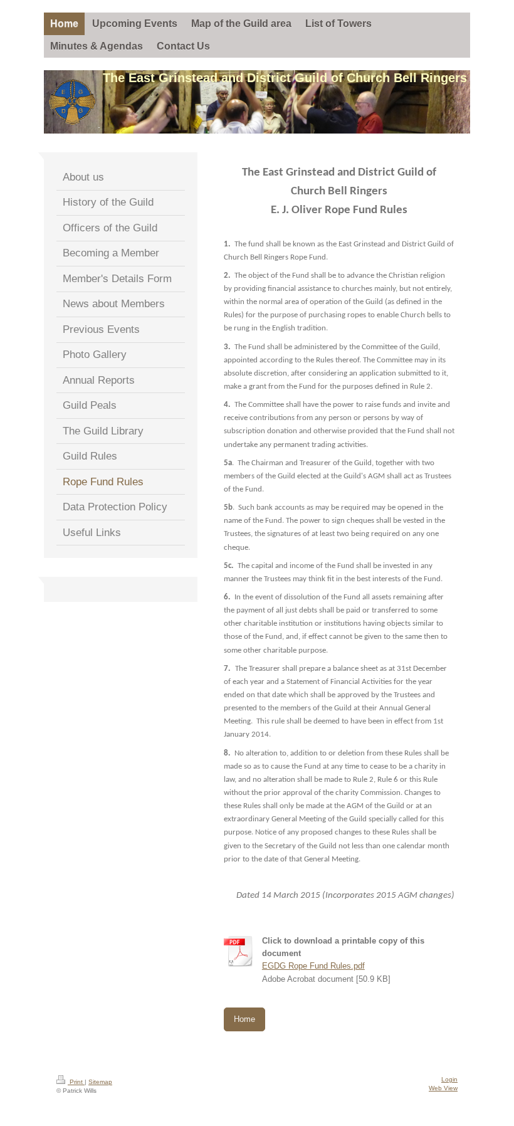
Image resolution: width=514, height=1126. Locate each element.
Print (76, 1081)
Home (244, 1019)
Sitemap (100, 1081)
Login (449, 1079)
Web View (443, 1088)
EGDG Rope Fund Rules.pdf (313, 966)
